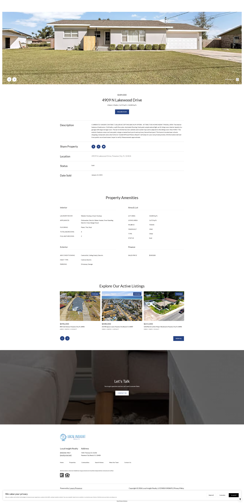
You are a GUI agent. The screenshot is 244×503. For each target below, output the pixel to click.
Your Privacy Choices (122, 501)
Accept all (233, 495)
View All (179, 338)
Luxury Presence (75, 488)
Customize (222, 495)
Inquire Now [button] (122, 112)
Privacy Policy (179, 488)
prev (9, 79)
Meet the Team (114, 462)
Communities (85, 462)
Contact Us (127, 462)
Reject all (211, 495)
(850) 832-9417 (65, 453)
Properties (72, 462)
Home (62, 462)
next (14, 79)
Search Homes (99, 462)
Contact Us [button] (122, 393)
